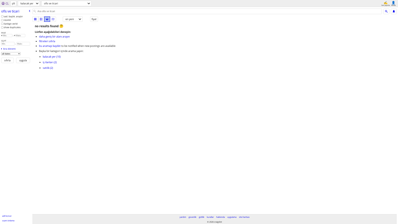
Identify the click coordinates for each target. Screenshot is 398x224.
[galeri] (47, 19)
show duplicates (12, 27)
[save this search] (394, 11)
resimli (7, 20)
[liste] (35, 19)
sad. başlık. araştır (13, 16)
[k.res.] (41, 19)
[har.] (53, 19)
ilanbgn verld (11, 23)
